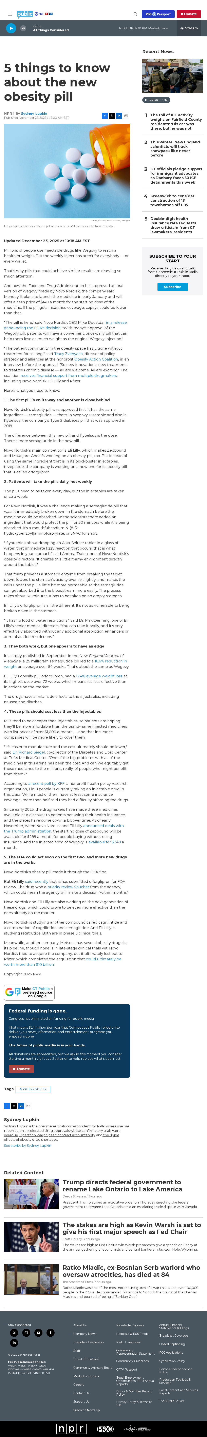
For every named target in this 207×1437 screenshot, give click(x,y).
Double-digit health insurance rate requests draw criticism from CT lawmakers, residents (173, 225)
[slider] (29, 28)
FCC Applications (171, 1352)
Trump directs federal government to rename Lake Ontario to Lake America (122, 1185)
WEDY (42, 1365)
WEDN (22, 1365)
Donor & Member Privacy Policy (134, 1393)
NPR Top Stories (33, 1089)
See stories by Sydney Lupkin (27, 1146)
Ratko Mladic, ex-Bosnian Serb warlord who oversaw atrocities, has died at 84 (131, 1271)
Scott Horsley (72, 1239)
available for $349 (105, 842)
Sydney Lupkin (34, 113)
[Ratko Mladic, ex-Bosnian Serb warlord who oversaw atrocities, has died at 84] (31, 1279)
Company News (84, 1334)
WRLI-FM (48, 1369)
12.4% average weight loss (99, 676)
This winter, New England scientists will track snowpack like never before (175, 149)
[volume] (23, 28)
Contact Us (81, 1393)
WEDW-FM (15, 1369)
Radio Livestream (128, 1342)
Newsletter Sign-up (130, 1325)
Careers (78, 1385)
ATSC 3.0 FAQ (41, 1372)
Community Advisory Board (92, 1368)
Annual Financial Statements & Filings (174, 1326)
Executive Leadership (88, 1342)
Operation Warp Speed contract (45, 1135)
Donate (190, 14)
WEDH (12, 1365)
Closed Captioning (172, 1344)
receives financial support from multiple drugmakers (69, 375)
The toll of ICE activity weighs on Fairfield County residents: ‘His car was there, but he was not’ (176, 122)
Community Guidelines (132, 1361)
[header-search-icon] (135, 14)
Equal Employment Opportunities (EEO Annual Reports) (135, 1381)
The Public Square (172, 1401)
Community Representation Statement (135, 1352)
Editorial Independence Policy (175, 1371)
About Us (80, 1325)
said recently (36, 881)
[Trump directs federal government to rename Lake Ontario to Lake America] (31, 1194)
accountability (83, 1135)
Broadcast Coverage (173, 1335)
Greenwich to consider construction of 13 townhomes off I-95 (172, 200)
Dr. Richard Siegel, (29, 752)
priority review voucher (68, 887)
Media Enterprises (86, 1376)
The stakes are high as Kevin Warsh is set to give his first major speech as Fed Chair (132, 1228)
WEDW (32, 1365)
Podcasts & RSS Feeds (132, 1334)
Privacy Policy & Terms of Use (134, 1403)
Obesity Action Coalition (96, 359)
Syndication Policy (172, 1361)
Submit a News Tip (86, 1410)
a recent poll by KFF (46, 783)
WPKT (37, 1369)
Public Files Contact (19, 1372)
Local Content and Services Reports (178, 1392)
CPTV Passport (126, 1369)
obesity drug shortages (38, 1140)
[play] (11, 28)
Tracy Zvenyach (68, 354)
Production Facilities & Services (175, 1381)
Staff (76, 1351)
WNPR (27, 1369)
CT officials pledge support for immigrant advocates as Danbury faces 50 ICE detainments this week (176, 176)
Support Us (81, 1401)
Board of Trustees (85, 1359)
